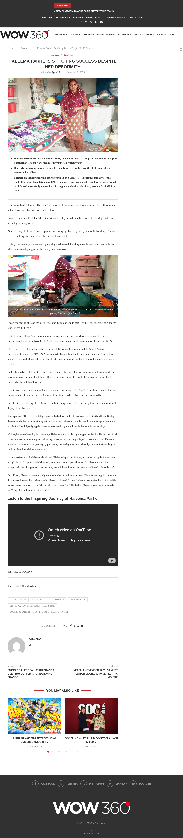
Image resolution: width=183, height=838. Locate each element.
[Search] (181, 50)
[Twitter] (86, 22)
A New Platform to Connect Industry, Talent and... (85, 11)
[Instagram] (91, 22)
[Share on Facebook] (71, 625)
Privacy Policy (94, 17)
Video (172, 34)
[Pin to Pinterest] (78, 625)
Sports (161, 34)
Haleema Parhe (18, 600)
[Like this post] (67, 625)
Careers (78, 17)
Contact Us (135, 17)
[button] (74, 5)
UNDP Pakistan (77, 600)
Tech (149, 34)
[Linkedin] (96, 22)
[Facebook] (81, 22)
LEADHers (61, 34)
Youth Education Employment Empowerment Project (39, 612)
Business (123, 34)
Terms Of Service (115, 17)
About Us (46, 17)
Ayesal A (55, 72)
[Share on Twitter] (74, 626)
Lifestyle (88, 34)
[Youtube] (101, 22)
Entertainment (106, 34)
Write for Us (62, 17)
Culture (75, 34)
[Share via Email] (82, 625)
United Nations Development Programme (32, 606)
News (137, 34)
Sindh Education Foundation (48, 600)
